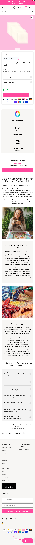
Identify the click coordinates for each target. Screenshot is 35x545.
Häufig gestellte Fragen (8, 447)
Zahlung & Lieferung (7, 453)
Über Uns (4, 463)
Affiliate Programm (24, 449)
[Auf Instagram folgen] (7, 518)
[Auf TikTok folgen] (15, 518)
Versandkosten (11, 71)
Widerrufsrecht (6, 480)
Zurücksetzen (27, 11)
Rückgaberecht (6, 456)
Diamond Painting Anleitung (6, 459)
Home (4, 54)
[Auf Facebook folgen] (3, 518)
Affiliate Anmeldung (24, 455)
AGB (3, 472)
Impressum (5, 474)
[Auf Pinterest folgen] (11, 518)
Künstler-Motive (12, 277)
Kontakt (4, 450)
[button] (33, 0)
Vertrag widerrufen (9, 486)
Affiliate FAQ (22, 452)
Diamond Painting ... (12, 54)
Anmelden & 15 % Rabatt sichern (17, 511)
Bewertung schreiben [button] (17, 170)
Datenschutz (5, 477)
